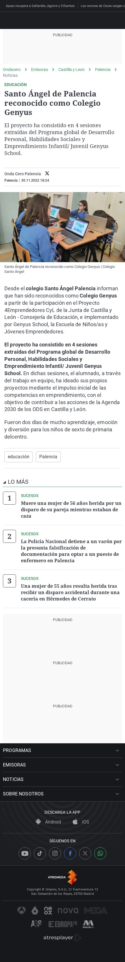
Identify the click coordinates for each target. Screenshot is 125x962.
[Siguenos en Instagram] (55, 853)
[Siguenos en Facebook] (70, 853)
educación (18, 456)
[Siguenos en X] (85, 853)
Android (52, 822)
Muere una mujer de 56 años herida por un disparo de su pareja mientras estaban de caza (71, 509)
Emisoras (39, 69)
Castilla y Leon (71, 69)
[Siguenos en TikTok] (40, 853)
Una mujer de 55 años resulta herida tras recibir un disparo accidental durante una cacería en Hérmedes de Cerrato (70, 592)
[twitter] (47, 174)
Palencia (102, 69)
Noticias (10, 75)
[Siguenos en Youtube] (25, 853)
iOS (85, 822)
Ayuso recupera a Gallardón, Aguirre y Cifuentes (40, 6)
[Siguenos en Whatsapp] (100, 853)
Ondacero (12, 69)
